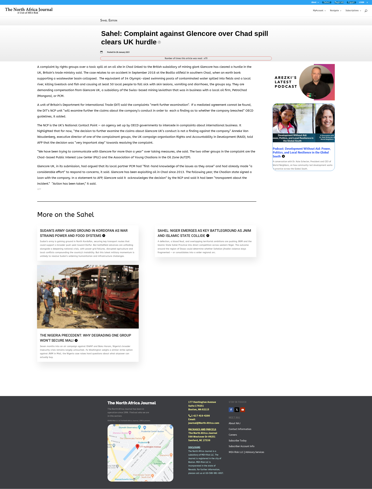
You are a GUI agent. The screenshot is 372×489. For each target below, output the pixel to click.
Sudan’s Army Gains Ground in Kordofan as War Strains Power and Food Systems (84, 233)
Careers (233, 434)
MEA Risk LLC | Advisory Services (246, 452)
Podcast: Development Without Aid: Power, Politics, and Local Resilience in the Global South (302, 152)
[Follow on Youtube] (242, 409)
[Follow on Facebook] (231, 409)
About (313, 2)
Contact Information (240, 429)
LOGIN (361, 2)
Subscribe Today (237, 440)
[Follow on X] (237, 409)
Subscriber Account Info (241, 446)
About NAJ (234, 423)
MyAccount (318, 11)
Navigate (334, 11)
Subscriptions (352, 11)
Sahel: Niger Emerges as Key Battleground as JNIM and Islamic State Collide (204, 233)
